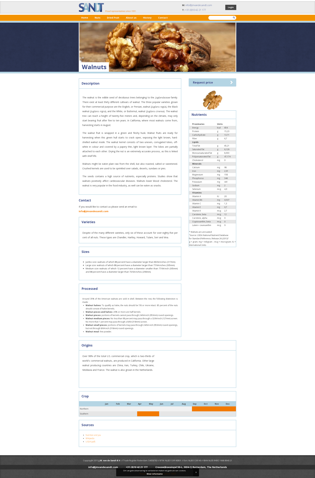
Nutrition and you (93, 435)
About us (131, 17)
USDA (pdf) (90, 441)
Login (231, 7)
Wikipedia (90, 438)
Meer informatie (155, 474)
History (147, 17)
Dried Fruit (113, 17)
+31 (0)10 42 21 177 (195, 9)
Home (84, 17)
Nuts (97, 17)
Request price (203, 82)
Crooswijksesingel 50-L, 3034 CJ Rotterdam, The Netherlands (191, 467)
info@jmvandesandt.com (199, 5)
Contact (163, 17)
